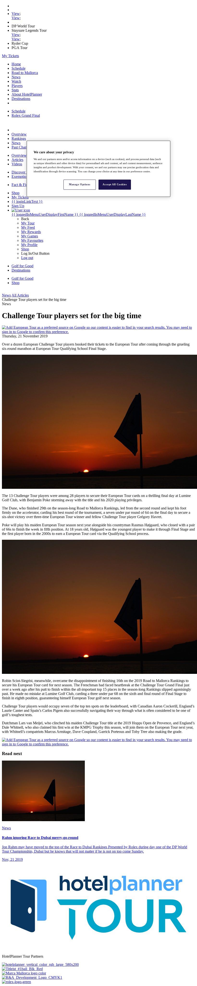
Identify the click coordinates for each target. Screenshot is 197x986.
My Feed (28, 227)
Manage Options (79, 184)
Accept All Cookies (115, 184)
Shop (25, 249)
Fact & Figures (23, 185)
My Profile (29, 245)
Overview (19, 134)
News (16, 77)
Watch (16, 81)
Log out (27, 258)
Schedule (18, 68)
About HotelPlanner (27, 94)
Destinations (21, 99)
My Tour (28, 223)
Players (17, 86)
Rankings (19, 138)
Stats (15, 90)
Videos (17, 164)
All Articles (20, 295)
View (16, 14)
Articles (17, 160)
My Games (29, 236)
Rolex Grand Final (26, 115)
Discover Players (24, 172)
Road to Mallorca (25, 73)
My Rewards (31, 232)
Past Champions (24, 147)
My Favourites (32, 240)
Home (16, 64)
